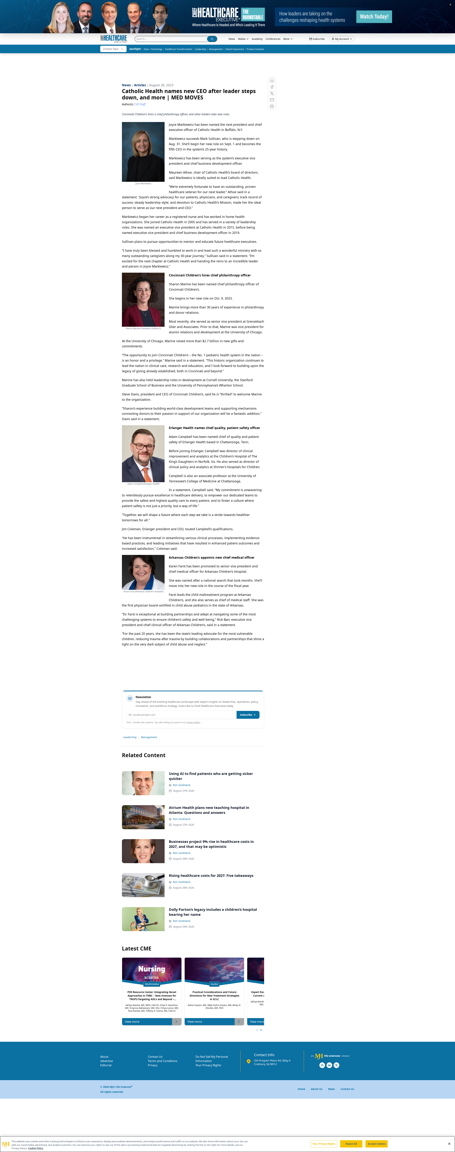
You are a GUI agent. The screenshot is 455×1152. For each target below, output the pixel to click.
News (232, 39)
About (104, 1057)
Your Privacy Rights (208, 1065)
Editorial (105, 1065)
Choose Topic (111, 49)
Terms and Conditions (162, 1061)
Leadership (200, 49)
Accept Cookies (377, 1143)
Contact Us (155, 1057)
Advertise (106, 1061)
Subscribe (246, 714)
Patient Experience (234, 49)
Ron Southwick (181, 785)
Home (301, 1089)
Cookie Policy (35, 1148)
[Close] (449, 1144)
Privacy (152, 1065)
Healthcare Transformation (178, 49)
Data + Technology (153, 49)
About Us (316, 1089)
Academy (257, 39)
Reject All (351, 1143)
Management (215, 49)
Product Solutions (255, 49)
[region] (227, 1144)
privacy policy (193, 722)
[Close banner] (450, 4)
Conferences (273, 39)
